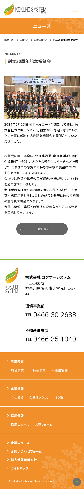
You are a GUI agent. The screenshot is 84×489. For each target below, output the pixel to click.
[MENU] (75, 9)
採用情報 (17, 415)
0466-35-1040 (54, 339)
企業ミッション (39, 397)
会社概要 (17, 397)
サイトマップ (20, 468)
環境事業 (17, 370)
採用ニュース (20, 424)
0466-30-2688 (54, 315)
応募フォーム (44, 424)
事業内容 (17, 361)
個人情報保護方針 (24, 460)
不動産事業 (37, 370)
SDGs (59, 397)
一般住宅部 (59, 370)
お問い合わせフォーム (26, 451)
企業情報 (17, 388)
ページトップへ (77, 482)
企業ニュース (20, 443)
